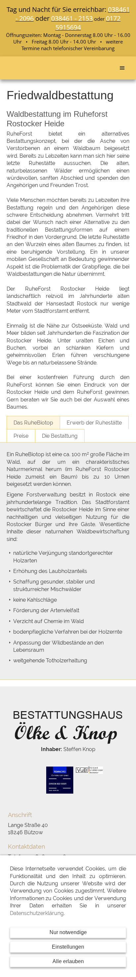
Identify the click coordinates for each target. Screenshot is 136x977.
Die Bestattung (60, 436)
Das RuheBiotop (33, 423)
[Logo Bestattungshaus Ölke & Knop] (68, 726)
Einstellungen (68, 947)
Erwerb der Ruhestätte (94, 423)
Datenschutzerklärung (37, 913)
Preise (21, 436)
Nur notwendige (68, 932)
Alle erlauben (68, 961)
